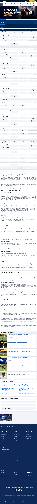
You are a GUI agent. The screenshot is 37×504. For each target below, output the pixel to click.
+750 (13, 40)
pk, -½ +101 (4, 68)
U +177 (32, 65)
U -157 (32, 118)
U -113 (32, 146)
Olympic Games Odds (4, 453)
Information (4, 460)
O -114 (32, 157)
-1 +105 (5, 77)
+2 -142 (5, 93)
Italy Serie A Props (9, 24)
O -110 (23, 130)
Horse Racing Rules (28, 436)
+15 (35, 49)
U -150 (23, 68)
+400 (14, 43)
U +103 (32, 149)
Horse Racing (29, 431)
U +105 (23, 40)
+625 (13, 130)
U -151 (32, 93)
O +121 (32, 92)
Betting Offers (17, 460)
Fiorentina (15, 294)
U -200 (32, 68)
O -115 (32, 145)
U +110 (23, 121)
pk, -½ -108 (4, 52)
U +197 (32, 56)
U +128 (32, 121)
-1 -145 (5, 133)
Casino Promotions (16, 463)
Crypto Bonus (15, 470)
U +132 (32, 81)
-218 (13, 133)
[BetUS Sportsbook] (3, 1)
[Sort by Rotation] (35, 31)
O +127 (32, 117)
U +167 (32, 109)
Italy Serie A (2, 24)
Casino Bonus (15, 472)
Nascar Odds (3, 451)
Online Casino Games (16, 434)
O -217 (32, 108)
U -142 (32, 90)
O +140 (23, 105)
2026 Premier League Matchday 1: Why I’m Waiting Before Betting (17, 357)
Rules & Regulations (3, 470)
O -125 (23, 37)
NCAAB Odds (3, 447)
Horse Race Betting (28, 440)
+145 (13, 105)
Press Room (2, 474)
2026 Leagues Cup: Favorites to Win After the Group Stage (16, 365)
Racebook (27, 434)
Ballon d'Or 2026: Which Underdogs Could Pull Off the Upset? (16, 372)
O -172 (32, 80)
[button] (18, 402)
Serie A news (14, 248)
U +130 (23, 93)
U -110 (23, 133)
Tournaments (15, 436)
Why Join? (27, 463)
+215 (14, 124)
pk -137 (5, 105)
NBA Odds (2, 438)
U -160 (23, 108)
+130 (13, 52)
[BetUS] (18, 490)
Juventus (3, 294)
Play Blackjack (16, 440)
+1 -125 (5, 80)
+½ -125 (5, 121)
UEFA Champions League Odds (5, 449)
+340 (14, 136)
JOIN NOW (31, 1)
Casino (15, 431)
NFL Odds (2, 436)
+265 (14, 164)
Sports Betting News (3, 463)
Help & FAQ (2, 472)
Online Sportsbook (3, 434)
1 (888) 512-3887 (28, 475)
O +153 (32, 36)
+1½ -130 (4, 40)
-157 (13, 77)
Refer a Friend (15, 474)
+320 (14, 152)
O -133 (32, 148)
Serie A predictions (10, 205)
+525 (14, 96)
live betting (15, 188)
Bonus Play (15, 438)
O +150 (32, 67)
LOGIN (26, 1)
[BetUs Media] (2, 426)
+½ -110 (5, 161)
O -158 (32, 120)
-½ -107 (5, 158)
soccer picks (13, 175)
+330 (13, 121)
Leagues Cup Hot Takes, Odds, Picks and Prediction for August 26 (17, 342)
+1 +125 (5, 130)
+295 (13, 161)
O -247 (32, 55)
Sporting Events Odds (4, 476)
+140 (13, 68)
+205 (13, 108)
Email (27, 477)
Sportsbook (4, 431)
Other (27, 460)
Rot (33, 31)
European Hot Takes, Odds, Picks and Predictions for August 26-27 (17, 334)
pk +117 (5, 108)
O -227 (32, 64)
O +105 (23, 52)
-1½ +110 (4, 37)
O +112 (32, 89)
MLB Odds (2, 440)
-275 (13, 37)
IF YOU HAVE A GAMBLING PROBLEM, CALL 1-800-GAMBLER (18, 487)
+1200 (14, 93)
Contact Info (29, 472)
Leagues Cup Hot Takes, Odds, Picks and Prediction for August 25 (17, 349)
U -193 (32, 37)
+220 (14, 71)
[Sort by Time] (31, 31)
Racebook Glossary (28, 438)
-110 (13, 158)
